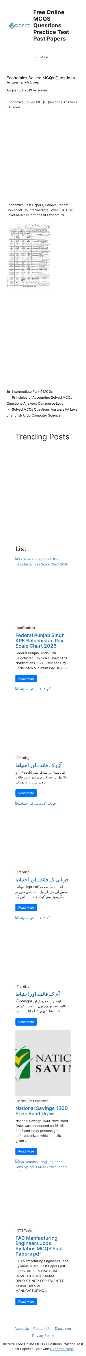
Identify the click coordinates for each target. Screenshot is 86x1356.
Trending (23, 758)
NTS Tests (24, 1230)
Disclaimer (63, 1328)
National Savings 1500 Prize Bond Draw (41, 1111)
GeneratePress (62, 1349)
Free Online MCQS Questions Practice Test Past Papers (51, 25)
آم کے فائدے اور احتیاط (37, 994)
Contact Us (41, 1328)
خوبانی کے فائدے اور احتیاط (42, 879)
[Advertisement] (43, 158)
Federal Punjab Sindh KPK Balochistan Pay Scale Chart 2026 (40, 641)
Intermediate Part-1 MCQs (32, 391)
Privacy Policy (43, 1336)
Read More (26, 678)
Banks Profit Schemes (32, 1101)
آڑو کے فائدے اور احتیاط (38, 765)
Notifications (26, 628)
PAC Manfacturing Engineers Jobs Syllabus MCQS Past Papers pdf (39, 1246)
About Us (22, 1328)
